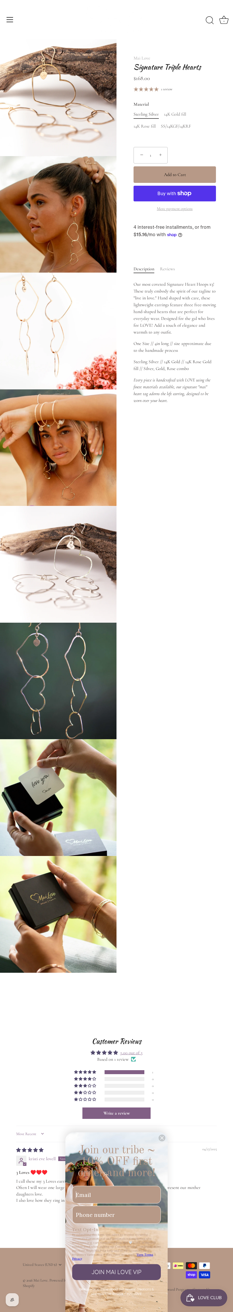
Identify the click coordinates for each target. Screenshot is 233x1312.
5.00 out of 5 (131, 1053)
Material (141, 104)
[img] (29, 1150)
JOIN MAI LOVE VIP (116, 1272)
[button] (85, 1072)
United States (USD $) (40, 1264)
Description (144, 269)
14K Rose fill (145, 126)
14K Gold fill (175, 114)
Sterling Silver (146, 114)
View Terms (145, 1254)
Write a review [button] (116, 1113)
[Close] (162, 1138)
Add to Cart (175, 174)
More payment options (175, 208)
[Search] (209, 20)
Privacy (77, 1258)
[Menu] (10, 19)
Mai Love (142, 58)
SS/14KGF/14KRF (176, 126)
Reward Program (176, 1289)
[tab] (147, 268)
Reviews (167, 269)
